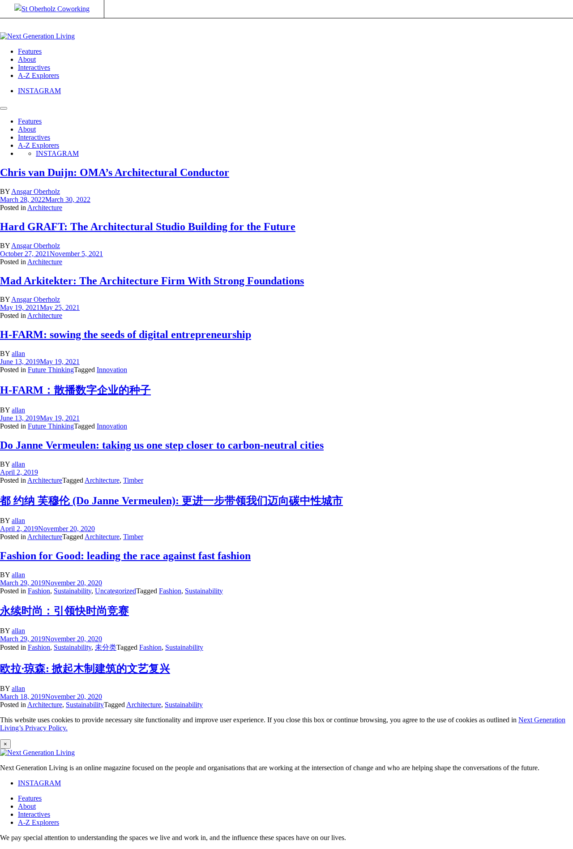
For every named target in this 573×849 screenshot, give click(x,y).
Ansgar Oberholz (35, 191)
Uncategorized (115, 591)
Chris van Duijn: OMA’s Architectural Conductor (114, 172)
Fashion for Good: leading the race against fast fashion (125, 556)
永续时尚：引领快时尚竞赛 (64, 611)
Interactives (34, 67)
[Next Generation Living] (37, 36)
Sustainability (72, 591)
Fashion (39, 591)
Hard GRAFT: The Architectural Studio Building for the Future (147, 226)
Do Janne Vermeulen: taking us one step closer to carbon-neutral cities (162, 445)
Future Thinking (51, 369)
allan (18, 353)
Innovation (112, 369)
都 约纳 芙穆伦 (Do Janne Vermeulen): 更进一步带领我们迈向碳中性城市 (171, 500)
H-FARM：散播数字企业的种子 (75, 390)
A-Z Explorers (38, 75)
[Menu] (3, 108)
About (27, 59)
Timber (133, 480)
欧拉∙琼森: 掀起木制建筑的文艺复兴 (85, 668)
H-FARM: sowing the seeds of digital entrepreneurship (125, 334)
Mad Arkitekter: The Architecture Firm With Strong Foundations (152, 281)
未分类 (105, 647)
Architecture (44, 207)
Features (30, 51)
